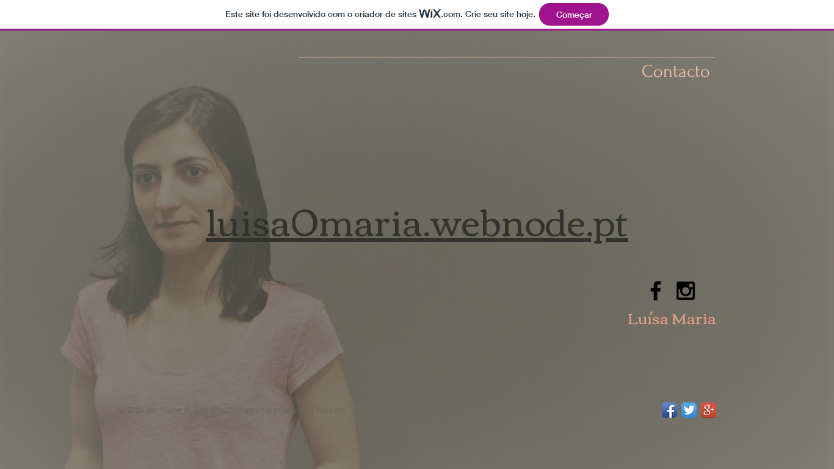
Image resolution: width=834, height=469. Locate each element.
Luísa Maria (672, 318)
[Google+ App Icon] (708, 410)
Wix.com (331, 410)
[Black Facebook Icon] (656, 291)
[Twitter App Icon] (689, 410)
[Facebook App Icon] (669, 410)
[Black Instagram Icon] (685, 291)
